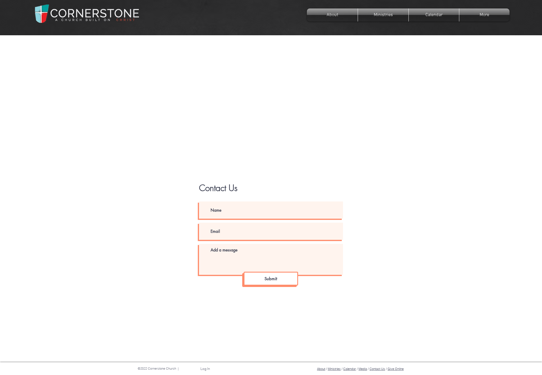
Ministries (334, 369)
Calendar (349, 369)
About (321, 369)
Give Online (396, 369)
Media (363, 369)
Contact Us (377, 369)
